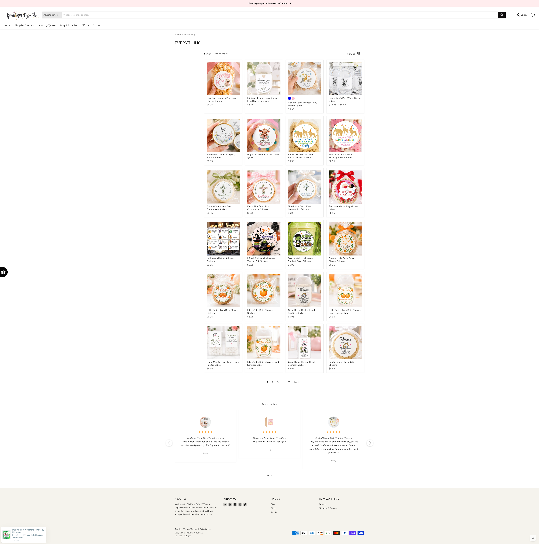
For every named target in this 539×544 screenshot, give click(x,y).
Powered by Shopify (183, 536)
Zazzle (274, 512)
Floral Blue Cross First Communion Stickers (299, 208)
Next (297, 382)
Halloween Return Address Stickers (220, 260)
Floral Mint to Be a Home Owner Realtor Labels (223, 363)
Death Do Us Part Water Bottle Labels (345, 100)
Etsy (273, 504)
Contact (97, 25)
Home (7, 25)
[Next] (369, 443)
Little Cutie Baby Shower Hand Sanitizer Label (263, 363)
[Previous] (169, 443)
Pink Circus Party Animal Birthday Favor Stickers (341, 156)
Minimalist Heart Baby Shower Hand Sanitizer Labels (262, 100)
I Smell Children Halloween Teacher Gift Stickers (261, 260)
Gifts (84, 25)
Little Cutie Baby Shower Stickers (260, 312)
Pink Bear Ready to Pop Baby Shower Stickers (221, 100)
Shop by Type (46, 25)
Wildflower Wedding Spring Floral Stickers (221, 156)
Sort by (207, 54)
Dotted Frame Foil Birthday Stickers (333, 438)
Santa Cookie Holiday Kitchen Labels (343, 208)
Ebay (273, 508)
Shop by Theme (24, 25)
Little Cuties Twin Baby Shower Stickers (223, 312)
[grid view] (358, 54)
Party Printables (68, 25)
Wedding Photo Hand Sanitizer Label (205, 438)
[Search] (502, 15)
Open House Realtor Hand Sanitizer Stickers (301, 312)
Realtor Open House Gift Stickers (341, 363)
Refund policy (205, 529)
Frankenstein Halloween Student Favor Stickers (300, 260)
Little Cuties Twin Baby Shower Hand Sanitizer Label (345, 312)
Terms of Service (190, 529)
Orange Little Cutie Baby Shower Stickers (341, 260)
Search (177, 529)
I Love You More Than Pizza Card (269, 438)
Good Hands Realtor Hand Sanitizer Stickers (301, 363)
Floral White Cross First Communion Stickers (219, 208)
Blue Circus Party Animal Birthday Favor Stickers (300, 156)
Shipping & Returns (328, 508)
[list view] (362, 54)
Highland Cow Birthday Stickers (263, 154)
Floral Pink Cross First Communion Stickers (258, 208)
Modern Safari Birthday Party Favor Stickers (302, 104)
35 (289, 382)
